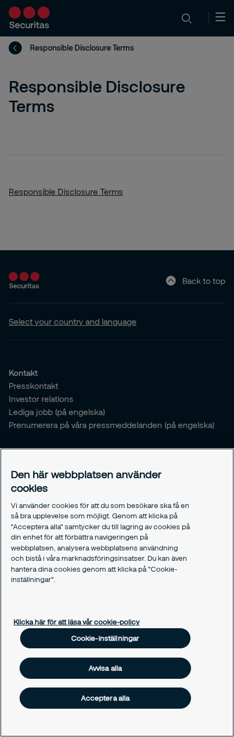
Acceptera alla (105, 697)
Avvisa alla (105, 668)
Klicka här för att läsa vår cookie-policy (77, 621)
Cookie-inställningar (105, 638)
